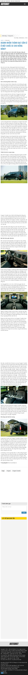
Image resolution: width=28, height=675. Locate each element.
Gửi (24, 512)
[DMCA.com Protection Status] (4, 672)
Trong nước (10, 35)
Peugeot (9, 470)
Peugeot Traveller (16, 470)
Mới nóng (4, 35)
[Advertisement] (14, 20)
